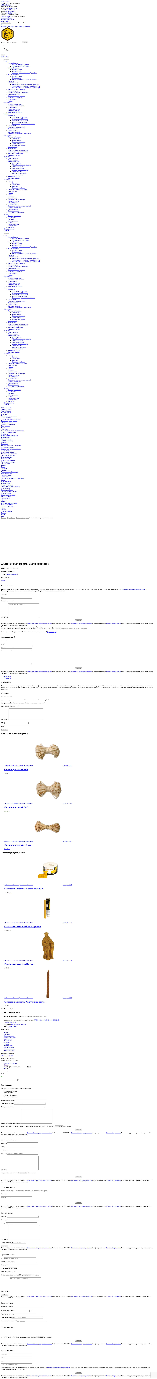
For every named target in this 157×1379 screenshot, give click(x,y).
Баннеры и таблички (14, 207)
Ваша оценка (5, 706)
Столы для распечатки (15, 104)
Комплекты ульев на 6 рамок (20, 66)
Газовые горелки (13, 204)
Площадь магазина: (7, 1310)
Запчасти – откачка (14, 132)
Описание (7, 676)
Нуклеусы (11, 81)
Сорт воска (4, 1268)
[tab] (80, 676)
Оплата (10, 222)
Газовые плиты (5, 498)
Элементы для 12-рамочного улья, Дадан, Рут (26, 87)
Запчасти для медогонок (19, 122)
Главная (3, 518)
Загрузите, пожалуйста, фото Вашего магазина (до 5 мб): (18, 1337)
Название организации (8, 1100)
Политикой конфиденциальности (81, 623)
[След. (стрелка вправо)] (3, 1073)
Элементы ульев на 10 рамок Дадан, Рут (24, 73)
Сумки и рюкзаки (6, 511)
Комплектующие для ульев (16, 89)
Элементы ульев (13, 83)
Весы (2, 516)
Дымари (10, 193)
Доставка (11, 219)
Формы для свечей (81, 628)
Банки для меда (16, 163)
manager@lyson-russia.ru (18, 1024)
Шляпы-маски (16, 184)
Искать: (3, 42)
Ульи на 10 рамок (13, 68)
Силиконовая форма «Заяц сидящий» (58, 1367)
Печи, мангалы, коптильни (9, 503)
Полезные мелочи (13, 201)
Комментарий (5, 1291)
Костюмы (15, 183)
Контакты (11, 227)
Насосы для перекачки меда (16, 127)
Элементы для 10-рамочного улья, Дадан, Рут (26, 86)
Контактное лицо (6, 1317)
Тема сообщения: (6, 1242)
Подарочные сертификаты (16, 212)
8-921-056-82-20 (10, 11)
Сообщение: (4, 617)
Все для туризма (13, 202)
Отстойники (12, 125)
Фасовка (7, 156)
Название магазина (7, 1306)
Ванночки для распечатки (16, 106)
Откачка (6, 114)
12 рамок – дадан (17, 76)
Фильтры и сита (13, 129)
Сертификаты (12, 225)
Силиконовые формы (18, 145)
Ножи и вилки (12, 107)
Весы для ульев (12, 99)
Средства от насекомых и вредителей (19, 206)
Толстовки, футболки (18, 188)
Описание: (4, 1169)
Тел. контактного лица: (8, 1321)
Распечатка (7, 102)
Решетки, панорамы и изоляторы (18, 92)
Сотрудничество (9, 1050)
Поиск (25, 42)
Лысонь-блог (12, 217)
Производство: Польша (68, 628)
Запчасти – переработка (15, 153)
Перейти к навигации (7, 26)
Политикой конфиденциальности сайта (39, 623)
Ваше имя (4, 1143)
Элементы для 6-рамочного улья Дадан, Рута (25, 84)
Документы (8, 1039)
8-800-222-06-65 (6, 5)
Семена (3, 480)
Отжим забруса (16, 140)
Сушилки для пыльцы (18, 142)
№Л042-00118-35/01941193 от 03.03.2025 (46, 1020)
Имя (2, 722)
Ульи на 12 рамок (13, 74)
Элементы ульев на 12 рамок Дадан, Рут (24, 79)
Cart (6, 1068)
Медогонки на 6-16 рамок (20, 119)
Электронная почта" (7, 1107)
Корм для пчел (12, 191)
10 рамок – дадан (17, 69)
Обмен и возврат (9, 1049)
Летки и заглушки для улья (16, 96)
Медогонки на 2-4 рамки (19, 117)
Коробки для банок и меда (20, 170)
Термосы (3, 500)
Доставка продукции (7, 19)
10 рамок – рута (16, 71)
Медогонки (11, 115)
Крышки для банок (17, 166)
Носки (3, 514)
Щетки (10, 194)
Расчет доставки (13, 221)
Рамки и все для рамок (15, 97)
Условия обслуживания (113, 623)
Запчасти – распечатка (15, 112)
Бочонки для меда (17, 175)
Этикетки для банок (18, 168)
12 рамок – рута (16, 78)
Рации (3, 508)
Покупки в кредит (13, 224)
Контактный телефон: (7, 1103)
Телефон (3, 1150)
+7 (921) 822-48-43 (10, 1022)
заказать (3, 580)
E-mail (3, 1146)
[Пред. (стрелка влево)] (1, 1073)
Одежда (10, 181)
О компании (8, 1041)
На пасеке (7, 179)
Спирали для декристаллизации (18, 152)
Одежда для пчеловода (8, 462)
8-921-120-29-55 (12, 8)
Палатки (3, 513)
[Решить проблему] (1, 24)
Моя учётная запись (10, 1063)
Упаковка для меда (14, 161)
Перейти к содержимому (22, 26)
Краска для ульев (13, 91)
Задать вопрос (51, 632)
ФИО (2, 1258)
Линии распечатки (14, 109)
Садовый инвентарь (7, 506)
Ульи (5, 61)
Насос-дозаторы (13, 158)
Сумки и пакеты (17, 171)
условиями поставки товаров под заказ (134, 589)
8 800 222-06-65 (5, 16)
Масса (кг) (4, 1271)
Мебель (3, 501)
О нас (6, 214)
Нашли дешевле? (12, 574)
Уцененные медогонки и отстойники (23, 124)
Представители (9, 229)
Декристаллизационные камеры (18, 150)
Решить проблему (6, 18)
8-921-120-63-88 (10, 9)
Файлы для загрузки (14, 216)
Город (2, 1314)
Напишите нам (9, 1047)
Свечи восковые (13, 209)
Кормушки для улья (14, 94)
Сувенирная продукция (19, 173)
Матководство (12, 198)
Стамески (11, 196)
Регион (3, 1261)
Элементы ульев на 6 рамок (20, 64)
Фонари (3, 509)
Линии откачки (13, 130)
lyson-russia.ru (12, 1026)
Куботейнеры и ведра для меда (21, 165)
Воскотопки (15, 138)
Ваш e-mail (4, 1220)
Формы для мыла (13, 211)
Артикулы (4, 1153)
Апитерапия (4, 477)
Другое (10, 101)
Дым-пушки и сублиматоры (16, 199)
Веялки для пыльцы (18, 143)
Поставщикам (5, 21)
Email (3, 726)
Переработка (8, 135)
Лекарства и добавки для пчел (17, 189)
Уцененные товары (14, 110)
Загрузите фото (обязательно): (10, 1173)
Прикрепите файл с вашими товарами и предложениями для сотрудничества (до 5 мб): (28, 1126)
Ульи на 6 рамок (13, 63)
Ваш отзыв (5, 719)
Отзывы (6, 1044)
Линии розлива (13, 160)
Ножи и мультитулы (7, 504)
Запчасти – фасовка (14, 178)
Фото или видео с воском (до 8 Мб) (12, 1275)
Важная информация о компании (11, 1123)
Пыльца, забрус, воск (14, 137)
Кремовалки (12, 148)
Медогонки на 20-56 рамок (20, 120)
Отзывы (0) (7, 678)
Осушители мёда (13, 147)
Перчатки (15, 186)
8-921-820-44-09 (11, 13)
